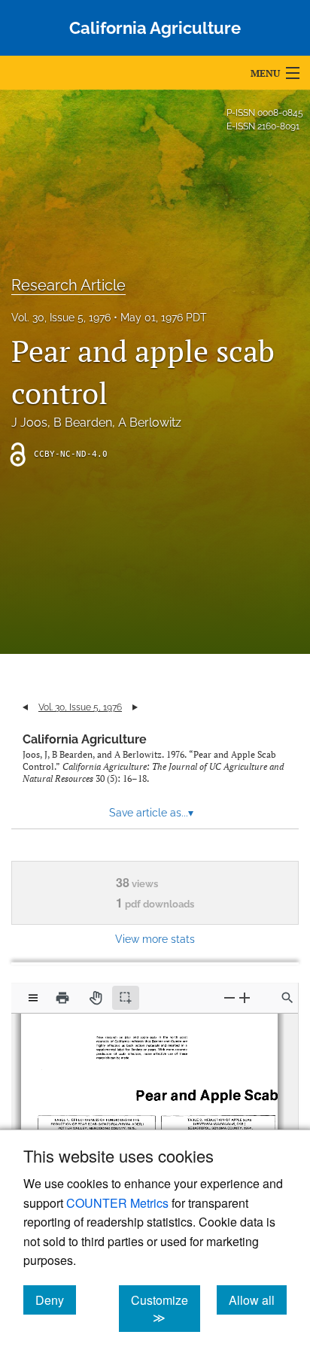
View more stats (155, 938)
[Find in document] (287, 998)
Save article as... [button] (151, 813)
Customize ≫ (165, 1308)
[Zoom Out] (229, 997)
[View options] (33, 998)
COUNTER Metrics (117, 1203)
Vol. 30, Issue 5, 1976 (61, 318)
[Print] (62, 998)
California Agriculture (85, 739)
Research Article (68, 285)
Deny (55, 1300)
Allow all (258, 1300)
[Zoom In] (245, 997)
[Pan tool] (95, 998)
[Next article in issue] (135, 707)
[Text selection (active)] (125, 998)
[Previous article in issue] (25, 707)
